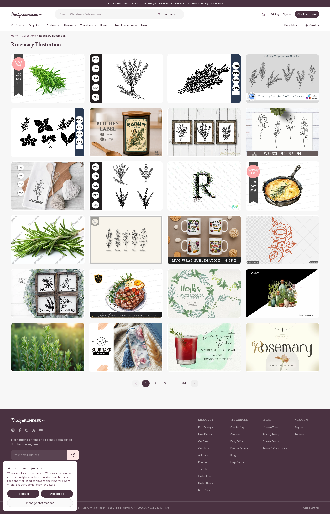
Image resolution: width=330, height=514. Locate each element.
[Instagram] (13, 430)
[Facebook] (20, 430)
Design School (239, 448)
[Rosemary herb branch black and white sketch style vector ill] (204, 78)
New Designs (206, 434)
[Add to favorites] (79, 59)
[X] (34, 430)
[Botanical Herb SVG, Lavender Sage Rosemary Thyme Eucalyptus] (126, 240)
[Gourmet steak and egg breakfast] (126, 293)
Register (300, 434)
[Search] (159, 14)
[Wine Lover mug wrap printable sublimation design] (204, 240)
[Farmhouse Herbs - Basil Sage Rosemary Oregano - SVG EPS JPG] (47, 293)
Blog (233, 455)
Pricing (274, 14)
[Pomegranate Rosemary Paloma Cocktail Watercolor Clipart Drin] (204, 347)
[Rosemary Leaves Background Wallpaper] (47, 240)
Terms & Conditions (275, 448)
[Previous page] (136, 383)
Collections (29, 35)
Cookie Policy (271, 441)
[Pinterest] (27, 430)
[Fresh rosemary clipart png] (47, 78)
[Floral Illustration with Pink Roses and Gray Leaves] (126, 347)
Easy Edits (236, 441)
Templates (204, 469)
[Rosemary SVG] (126, 78)
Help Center (237, 462)
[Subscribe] (73, 455)
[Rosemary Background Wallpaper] (47, 347)
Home (14, 35)
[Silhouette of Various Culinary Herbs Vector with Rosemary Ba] (47, 132)
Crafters (203, 441)
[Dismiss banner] (317, 3)
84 (184, 383)
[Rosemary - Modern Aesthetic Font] (282, 347)
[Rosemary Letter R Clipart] (204, 186)
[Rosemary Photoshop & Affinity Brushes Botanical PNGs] (282, 78)
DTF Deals (204, 490)
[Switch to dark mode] (263, 14)
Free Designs (206, 427)
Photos (202, 462)
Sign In (287, 14)
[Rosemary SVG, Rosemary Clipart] (126, 186)
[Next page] (194, 383)
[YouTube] (41, 430)
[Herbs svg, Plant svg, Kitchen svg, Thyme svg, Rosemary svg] (204, 132)
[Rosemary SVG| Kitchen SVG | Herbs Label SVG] (47, 186)
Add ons (203, 455)
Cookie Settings (311, 507)
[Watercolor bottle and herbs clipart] (282, 293)
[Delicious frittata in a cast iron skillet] (282, 186)
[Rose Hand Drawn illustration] (282, 240)
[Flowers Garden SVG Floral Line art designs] (282, 132)
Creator (235, 434)
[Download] (71, 59)
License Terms (271, 427)
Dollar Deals (205, 483)
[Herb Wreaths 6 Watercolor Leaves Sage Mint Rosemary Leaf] (204, 293)
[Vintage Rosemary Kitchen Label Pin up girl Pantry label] (126, 132)
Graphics (203, 448)
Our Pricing (237, 427)
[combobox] (107, 14)
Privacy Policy (271, 434)
